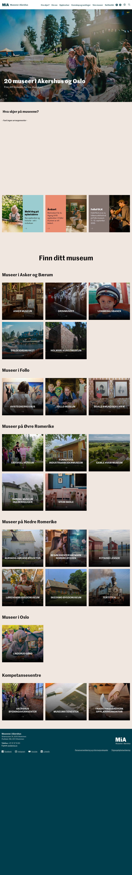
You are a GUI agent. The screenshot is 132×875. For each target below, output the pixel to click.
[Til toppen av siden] (127, 866)
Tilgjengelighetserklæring (120, 750)
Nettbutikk (109, 5)
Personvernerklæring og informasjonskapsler (91, 750)
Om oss (54, 5)
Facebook (117, 5)
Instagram (120, 5)
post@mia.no (12, 745)
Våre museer (98, 5)
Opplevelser (64, 5)
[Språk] (124, 4)
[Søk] (129, 4)
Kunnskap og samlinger (81, 5)
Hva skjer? (45, 5)
